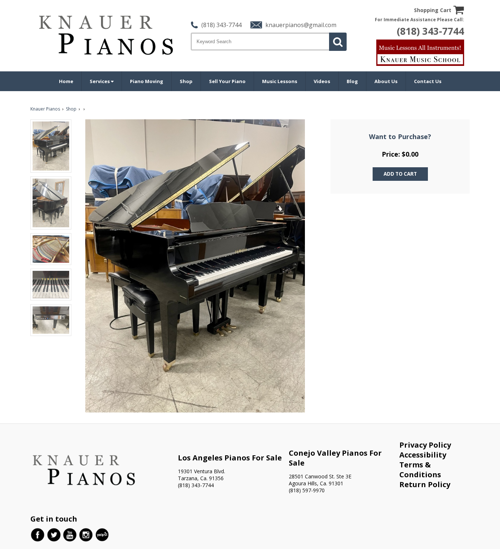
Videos (322, 81)
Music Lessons (279, 81)
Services (100, 81)
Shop (186, 81)
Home (66, 81)
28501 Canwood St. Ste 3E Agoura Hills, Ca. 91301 (320, 480)
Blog (352, 81)
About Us (386, 81)
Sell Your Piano (227, 81)
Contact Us (427, 81)
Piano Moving (146, 81)
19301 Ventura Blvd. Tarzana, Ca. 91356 (201, 475)
